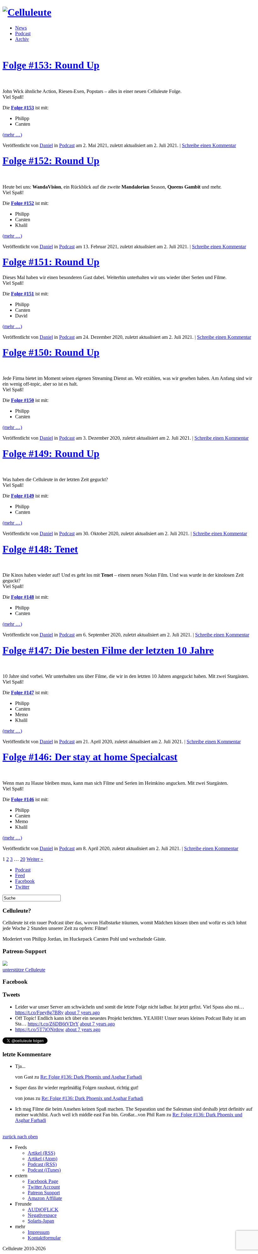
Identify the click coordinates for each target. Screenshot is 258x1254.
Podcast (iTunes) (44, 1170)
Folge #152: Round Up (51, 160)
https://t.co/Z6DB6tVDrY (53, 1023)
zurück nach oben (20, 1136)
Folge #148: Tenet (40, 549)
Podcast (23, 33)
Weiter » (34, 859)
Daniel (46, 145)
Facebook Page (43, 1181)
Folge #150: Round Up (51, 352)
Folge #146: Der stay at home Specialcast (90, 756)
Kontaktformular (44, 1237)
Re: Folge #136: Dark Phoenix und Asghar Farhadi (91, 1077)
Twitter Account (44, 1187)
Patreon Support (44, 1192)
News (21, 27)
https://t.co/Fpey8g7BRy (39, 1012)
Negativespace (42, 1215)
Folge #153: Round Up (51, 65)
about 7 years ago (82, 1012)
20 (22, 859)
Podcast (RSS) (42, 1164)
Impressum (38, 1232)
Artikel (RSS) (41, 1153)
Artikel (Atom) (42, 1158)
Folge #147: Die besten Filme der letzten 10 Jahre (108, 650)
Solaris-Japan (41, 1221)
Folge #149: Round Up (51, 453)
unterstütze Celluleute (24, 969)
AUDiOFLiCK (43, 1209)
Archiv (22, 39)
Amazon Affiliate (45, 1198)
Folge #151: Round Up (51, 261)
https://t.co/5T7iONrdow (39, 1029)
